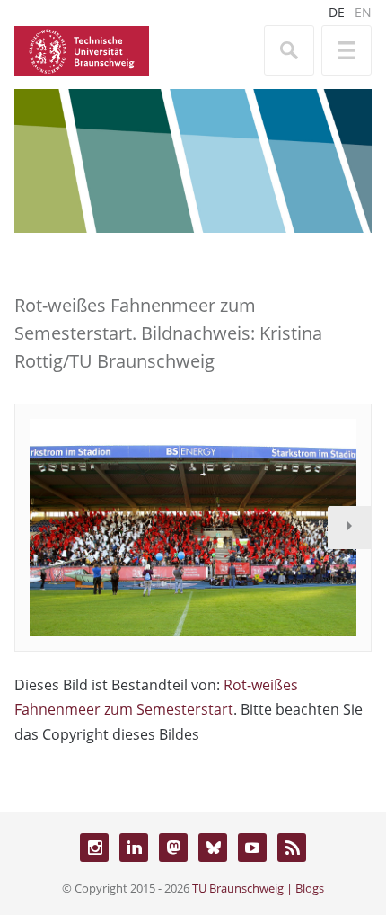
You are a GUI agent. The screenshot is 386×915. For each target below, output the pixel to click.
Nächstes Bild (349, 527)
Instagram (94, 847)
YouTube (252, 847)
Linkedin (133, 847)
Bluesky (212, 847)
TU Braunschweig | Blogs (258, 888)
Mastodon (173, 847)
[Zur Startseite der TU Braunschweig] (81, 49)
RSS (291, 847)
